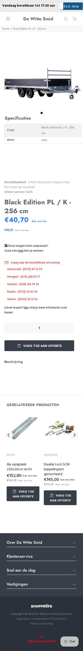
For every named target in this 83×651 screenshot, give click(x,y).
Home (5, 29)
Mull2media (65, 614)
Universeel (51, 455)
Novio (11, 455)
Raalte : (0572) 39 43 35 (22, 291)
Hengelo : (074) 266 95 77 (23, 276)
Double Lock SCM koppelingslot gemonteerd (57, 469)
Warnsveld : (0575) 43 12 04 (24, 269)
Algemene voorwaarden (33, 618)
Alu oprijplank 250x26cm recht (19, 467)
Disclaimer (59, 618)
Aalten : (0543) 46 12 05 (22, 299)
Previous (8, 435)
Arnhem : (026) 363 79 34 (23, 284)
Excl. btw (71, 6)
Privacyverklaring (41, 623)
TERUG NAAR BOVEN (41, 641)
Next (74, 435)
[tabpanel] (41, 79)
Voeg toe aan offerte (42, 346)
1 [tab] (42, 113)
